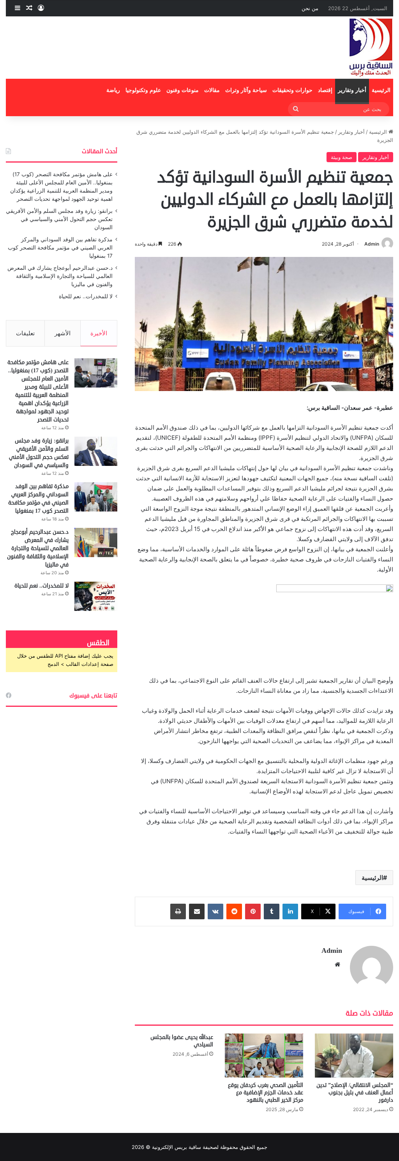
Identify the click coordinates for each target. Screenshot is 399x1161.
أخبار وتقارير (352, 90)
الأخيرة (98, 333)
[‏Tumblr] (271, 911)
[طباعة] (178, 911)
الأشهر (63, 333)
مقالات (212, 90)
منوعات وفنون (182, 90)
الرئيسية (381, 90)
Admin (371, 244)
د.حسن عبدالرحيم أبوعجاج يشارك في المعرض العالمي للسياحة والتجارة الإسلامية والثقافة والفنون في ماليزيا (60, 276)
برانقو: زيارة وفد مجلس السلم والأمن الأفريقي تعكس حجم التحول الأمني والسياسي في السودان (59, 219)
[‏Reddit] (234, 911)
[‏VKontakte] (215, 911)
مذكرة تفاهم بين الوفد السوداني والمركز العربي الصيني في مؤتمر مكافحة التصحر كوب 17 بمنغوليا (60, 247)
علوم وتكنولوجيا (143, 90)
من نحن (310, 8)
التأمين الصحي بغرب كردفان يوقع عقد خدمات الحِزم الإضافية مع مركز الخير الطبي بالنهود (265, 1092)
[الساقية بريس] (371, 47)
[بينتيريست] (253, 911)
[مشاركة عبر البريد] (197, 911)
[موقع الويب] (337, 964)
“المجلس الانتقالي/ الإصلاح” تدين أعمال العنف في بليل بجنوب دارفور (354, 1092)
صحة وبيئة (341, 157)
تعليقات (25, 333)
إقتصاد (325, 90)
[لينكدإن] (290, 911)
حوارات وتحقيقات (292, 90)
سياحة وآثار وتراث (246, 90)
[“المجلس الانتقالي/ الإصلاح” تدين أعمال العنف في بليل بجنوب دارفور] (354, 1056)
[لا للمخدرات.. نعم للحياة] (95, 596)
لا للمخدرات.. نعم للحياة (86, 296)
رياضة (113, 90)
